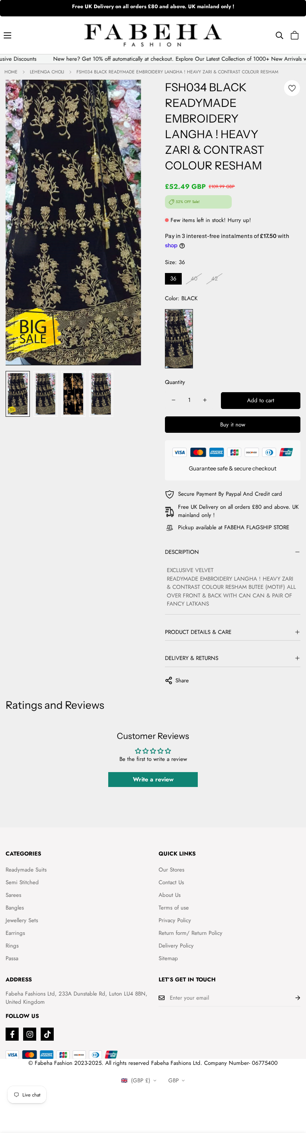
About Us (170, 895)
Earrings (15, 933)
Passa (12, 958)
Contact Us (171, 882)
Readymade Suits (26, 870)
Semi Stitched (22, 882)
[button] (294, 35)
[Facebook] (12, 1034)
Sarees (13, 895)
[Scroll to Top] (291, 1092)
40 (194, 278)
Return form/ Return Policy (190, 933)
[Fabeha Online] (153, 35)
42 (214, 278)
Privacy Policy (175, 920)
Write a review (153, 779)
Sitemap (168, 958)
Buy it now (232, 424)
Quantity (175, 382)
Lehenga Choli (47, 72)
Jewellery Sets (22, 920)
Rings (12, 946)
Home (11, 72)
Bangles (15, 908)
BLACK (179, 338)
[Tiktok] (47, 1034)
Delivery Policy (176, 946)
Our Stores (171, 870)
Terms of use (174, 908)
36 (173, 278)
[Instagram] (29, 1034)
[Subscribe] (291, 998)
